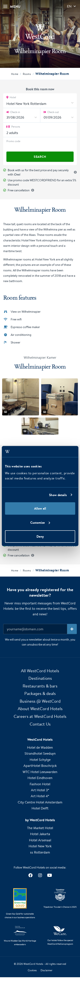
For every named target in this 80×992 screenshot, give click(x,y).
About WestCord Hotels (40, 708)
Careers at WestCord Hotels (40, 716)
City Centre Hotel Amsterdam (40, 802)
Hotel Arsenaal (40, 840)
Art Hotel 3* (40, 790)
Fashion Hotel (40, 784)
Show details (58, 494)
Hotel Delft (40, 808)
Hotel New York (40, 846)
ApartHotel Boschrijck (40, 765)
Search (40, 157)
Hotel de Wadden (40, 747)
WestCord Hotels (33, 963)
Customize (37, 522)
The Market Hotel (40, 828)
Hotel (12, 97)
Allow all (40, 508)
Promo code (13, 141)
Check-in (15, 112)
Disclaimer (46, 970)
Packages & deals (40, 693)
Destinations (40, 678)
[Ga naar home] (40, 33)
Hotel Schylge (40, 759)
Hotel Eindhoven (40, 778)
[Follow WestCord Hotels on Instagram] (40, 875)
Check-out (53, 112)
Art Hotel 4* (40, 796)
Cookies (32, 970)
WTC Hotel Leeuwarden (40, 772)
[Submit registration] (72, 629)
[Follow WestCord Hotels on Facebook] (30, 875)
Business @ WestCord (40, 701)
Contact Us (40, 724)
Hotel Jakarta (40, 834)
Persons (15, 126)
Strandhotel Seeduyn (40, 753)
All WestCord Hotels (40, 671)
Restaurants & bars (40, 686)
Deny (40, 536)
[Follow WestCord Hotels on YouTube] (49, 875)
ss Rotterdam (40, 852)
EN (69, 6)
